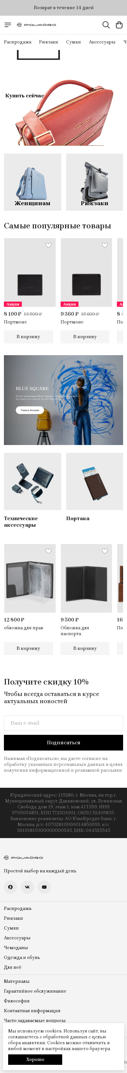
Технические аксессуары (21, 521)
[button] (30, 272)
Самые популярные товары (57, 225)
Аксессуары (102, 42)
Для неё (12, 967)
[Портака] (94, 481)
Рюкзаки (48, 42)
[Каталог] (8, 25)
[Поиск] (106, 25)
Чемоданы (16, 947)
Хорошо (35, 1059)
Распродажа (17, 42)
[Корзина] (119, 25)
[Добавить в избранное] (48, 245)
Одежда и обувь (22, 957)
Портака (78, 518)
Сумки (73, 42)
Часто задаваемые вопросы (35, 1020)
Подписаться (63, 742)
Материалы (17, 981)
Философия (17, 1001)
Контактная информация (32, 1011)
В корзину (28, 336)
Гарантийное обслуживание (35, 991)
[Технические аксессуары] (32, 481)
